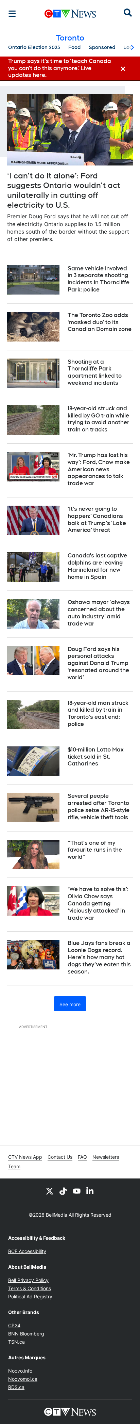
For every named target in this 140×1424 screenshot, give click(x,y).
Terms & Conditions (29, 1288)
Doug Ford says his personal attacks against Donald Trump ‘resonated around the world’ (98, 663)
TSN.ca (16, 1342)
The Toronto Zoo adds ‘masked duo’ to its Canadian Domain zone (100, 322)
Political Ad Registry (30, 1296)
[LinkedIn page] (90, 1191)
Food (74, 47)
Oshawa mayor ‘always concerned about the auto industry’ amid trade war (99, 613)
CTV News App (25, 1157)
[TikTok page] (63, 1191)
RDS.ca (16, 1387)
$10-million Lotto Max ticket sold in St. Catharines (96, 756)
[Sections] (12, 13)
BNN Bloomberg (26, 1333)
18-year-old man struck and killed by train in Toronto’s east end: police (98, 713)
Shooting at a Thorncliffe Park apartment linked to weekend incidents (95, 372)
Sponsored (102, 47)
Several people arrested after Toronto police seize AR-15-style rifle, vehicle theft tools (98, 806)
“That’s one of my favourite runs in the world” (95, 850)
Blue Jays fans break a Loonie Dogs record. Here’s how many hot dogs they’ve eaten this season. (99, 957)
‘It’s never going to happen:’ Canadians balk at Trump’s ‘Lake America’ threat (97, 519)
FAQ (82, 1157)
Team (14, 1166)
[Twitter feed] (50, 1191)
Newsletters (105, 1157)
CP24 (14, 1325)
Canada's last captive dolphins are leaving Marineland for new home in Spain (97, 566)
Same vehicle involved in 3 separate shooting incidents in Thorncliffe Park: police (98, 279)
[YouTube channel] (77, 1191)
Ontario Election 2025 (34, 47)
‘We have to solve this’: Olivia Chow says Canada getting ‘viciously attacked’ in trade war (98, 903)
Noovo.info (20, 1371)
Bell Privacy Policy (28, 1280)
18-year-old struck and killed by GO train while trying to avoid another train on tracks (98, 419)
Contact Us (60, 1157)
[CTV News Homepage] (70, 14)
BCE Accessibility (27, 1251)
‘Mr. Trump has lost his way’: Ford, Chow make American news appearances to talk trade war (99, 469)
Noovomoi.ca (22, 1379)
